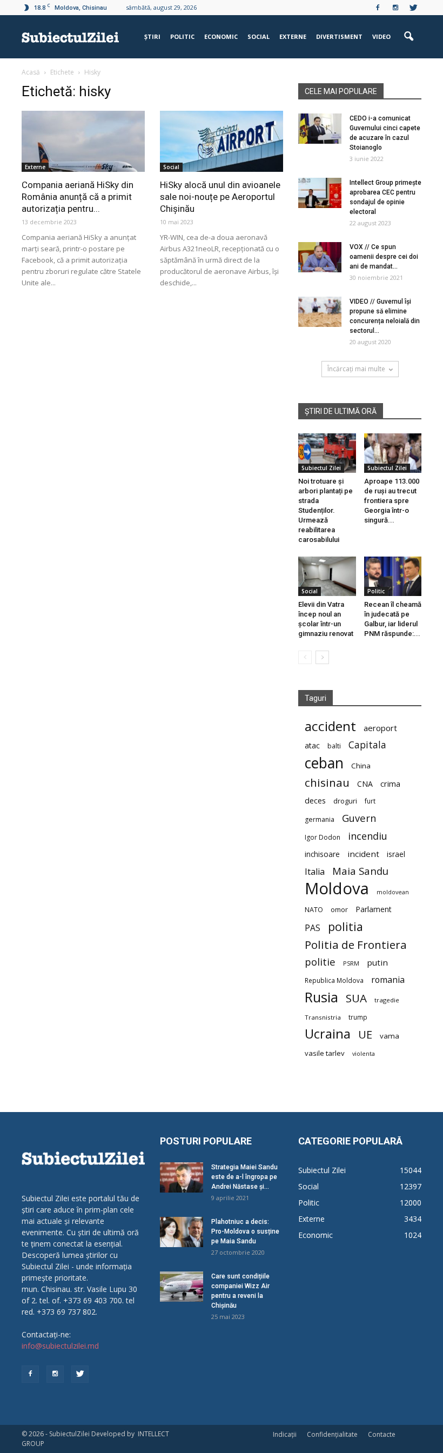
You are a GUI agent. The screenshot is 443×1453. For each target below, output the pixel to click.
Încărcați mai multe (356, 368)
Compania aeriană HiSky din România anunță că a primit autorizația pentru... (77, 196)
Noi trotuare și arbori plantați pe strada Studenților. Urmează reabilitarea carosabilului (325, 510)
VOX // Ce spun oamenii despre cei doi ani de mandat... (384, 256)
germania (319, 819)
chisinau (327, 782)
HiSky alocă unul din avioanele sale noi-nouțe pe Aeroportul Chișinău (220, 196)
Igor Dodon (322, 837)
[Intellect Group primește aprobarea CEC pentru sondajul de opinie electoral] (319, 193)
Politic (182, 36)
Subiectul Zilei (321, 468)
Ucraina (328, 1034)
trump (357, 1017)
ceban (324, 762)
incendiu (367, 836)
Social (258, 36)
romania (388, 980)
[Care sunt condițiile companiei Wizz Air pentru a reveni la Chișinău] (181, 1286)
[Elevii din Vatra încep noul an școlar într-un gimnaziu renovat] (327, 576)
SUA (356, 998)
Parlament (373, 909)
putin (377, 962)
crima (390, 784)
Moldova (337, 888)
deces (315, 800)
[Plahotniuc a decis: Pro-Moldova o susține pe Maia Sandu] (181, 1232)
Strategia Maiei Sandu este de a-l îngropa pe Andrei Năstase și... (244, 1176)
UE (365, 1034)
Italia (315, 872)
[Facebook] (378, 7)
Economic (221, 36)
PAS (312, 928)
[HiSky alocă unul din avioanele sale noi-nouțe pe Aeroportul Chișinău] (221, 141)
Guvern (359, 817)
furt (370, 800)
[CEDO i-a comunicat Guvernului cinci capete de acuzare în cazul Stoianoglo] (319, 128)
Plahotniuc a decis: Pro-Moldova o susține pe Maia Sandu (245, 1231)
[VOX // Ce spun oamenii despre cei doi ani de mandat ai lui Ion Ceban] (319, 257)
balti (334, 746)
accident (330, 726)
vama (389, 1036)
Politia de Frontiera (356, 944)
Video (381, 36)
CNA (365, 784)
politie (320, 961)
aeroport (380, 727)
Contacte (381, 1434)
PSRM (351, 963)
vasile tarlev (325, 1053)
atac (312, 745)
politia (345, 926)
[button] (408, 37)
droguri (345, 801)
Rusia (321, 997)
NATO (314, 909)
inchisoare (322, 854)
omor (339, 909)
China (361, 766)
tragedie (386, 1000)
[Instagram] (395, 7)
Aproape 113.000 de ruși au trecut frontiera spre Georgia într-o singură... (391, 500)
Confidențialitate (332, 1434)
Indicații (285, 1434)
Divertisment (339, 36)
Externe (292, 36)
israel (396, 854)
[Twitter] (413, 7)
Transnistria (323, 1017)
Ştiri (152, 36)
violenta (363, 1053)
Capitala (367, 745)
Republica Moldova (334, 980)
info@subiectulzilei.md (60, 1346)
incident (363, 853)
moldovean (393, 892)
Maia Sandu (360, 870)
